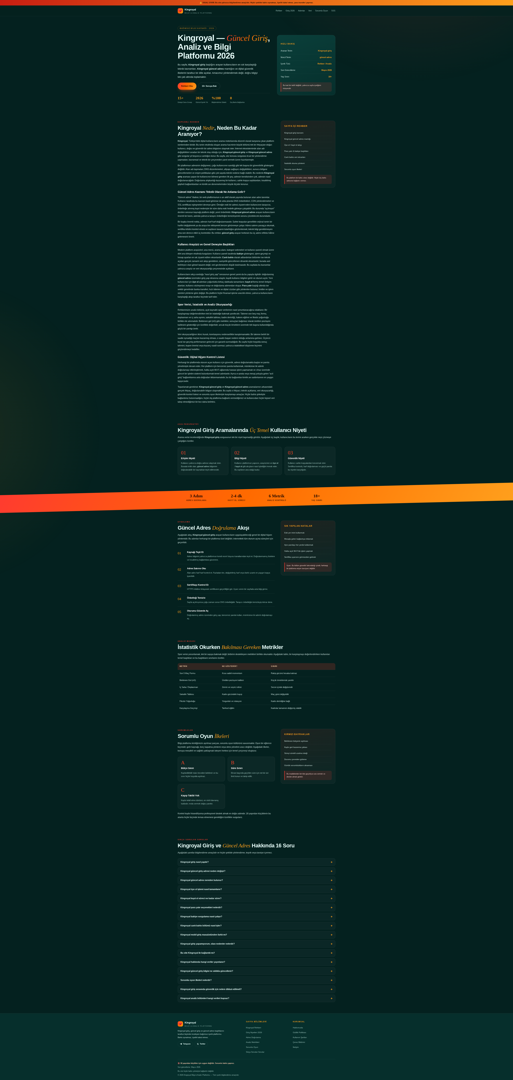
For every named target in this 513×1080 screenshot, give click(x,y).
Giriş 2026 (290, 11)
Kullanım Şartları (300, 1037)
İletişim (296, 1047)
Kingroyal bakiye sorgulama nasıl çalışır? (201, 916)
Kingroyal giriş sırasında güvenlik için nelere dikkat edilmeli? (211, 989)
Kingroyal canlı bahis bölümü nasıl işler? (201, 925)
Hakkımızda (298, 1028)
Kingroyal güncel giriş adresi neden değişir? (202, 871)
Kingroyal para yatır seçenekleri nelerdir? (201, 907)
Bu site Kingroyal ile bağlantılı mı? (197, 953)
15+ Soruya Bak (209, 86)
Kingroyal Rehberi (253, 1028)
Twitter (202, 1044)
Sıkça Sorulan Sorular (255, 1052)
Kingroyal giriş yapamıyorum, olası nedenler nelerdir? (207, 944)
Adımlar (301, 11)
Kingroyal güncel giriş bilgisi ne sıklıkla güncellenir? (206, 971)
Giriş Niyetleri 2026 (254, 1032)
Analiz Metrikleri (252, 1042)
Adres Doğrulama (253, 1037)
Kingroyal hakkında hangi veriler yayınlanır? (202, 962)
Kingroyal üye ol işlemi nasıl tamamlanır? (201, 889)
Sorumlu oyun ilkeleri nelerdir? (196, 980)
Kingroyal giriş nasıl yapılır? (194, 862)
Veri (310, 11)
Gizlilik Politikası (299, 1032)
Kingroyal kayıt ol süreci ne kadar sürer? (200, 898)
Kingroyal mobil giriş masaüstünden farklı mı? (203, 935)
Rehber (279, 11)
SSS (333, 11)
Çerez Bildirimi (299, 1042)
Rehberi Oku (187, 86)
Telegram (187, 1044)
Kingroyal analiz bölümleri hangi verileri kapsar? (204, 998)
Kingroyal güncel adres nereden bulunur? (201, 880)
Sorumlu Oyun (321, 11)
